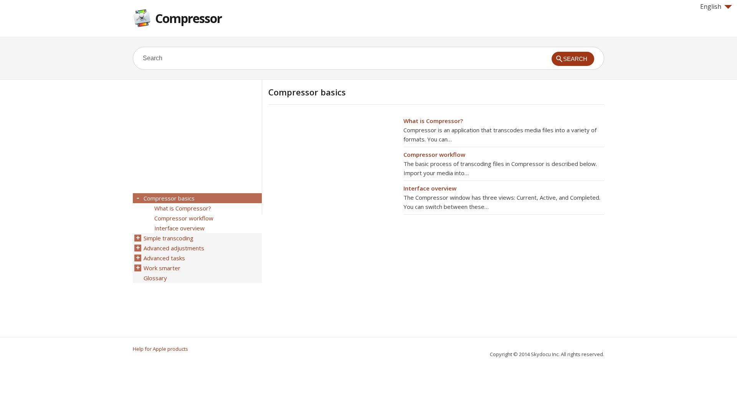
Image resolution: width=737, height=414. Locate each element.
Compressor (188, 18)
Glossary (155, 278)
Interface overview (429, 188)
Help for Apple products (160, 348)
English (710, 6)
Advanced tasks (164, 258)
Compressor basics (169, 198)
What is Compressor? (433, 121)
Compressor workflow (434, 154)
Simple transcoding (168, 238)
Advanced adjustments (174, 248)
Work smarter (162, 268)
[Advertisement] (332, 169)
